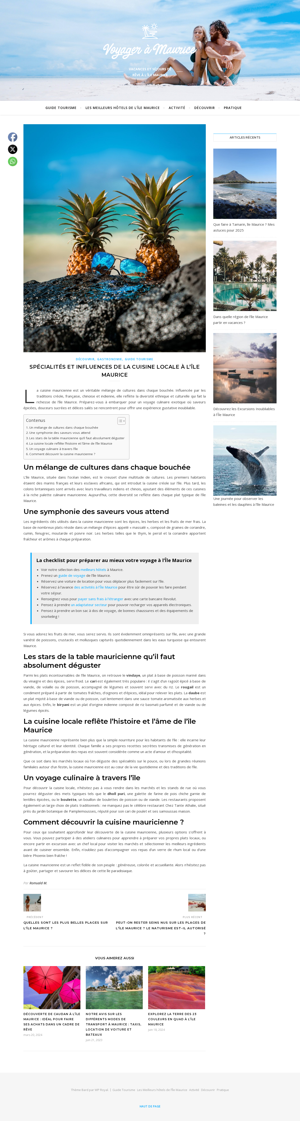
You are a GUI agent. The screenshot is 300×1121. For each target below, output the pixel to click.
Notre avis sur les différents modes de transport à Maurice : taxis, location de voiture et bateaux (113, 1024)
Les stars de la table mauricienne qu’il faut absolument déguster (76, 438)
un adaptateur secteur (89, 604)
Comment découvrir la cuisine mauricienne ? (62, 454)
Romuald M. (38, 883)
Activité (177, 107)
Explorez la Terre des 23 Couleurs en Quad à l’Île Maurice (172, 1019)
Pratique (233, 107)
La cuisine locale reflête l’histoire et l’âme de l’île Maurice (70, 443)
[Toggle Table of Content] (119, 421)
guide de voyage (71, 575)
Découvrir (204, 107)
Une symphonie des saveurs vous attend (59, 433)
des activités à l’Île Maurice (95, 587)
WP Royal (101, 1090)
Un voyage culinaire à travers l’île (53, 449)
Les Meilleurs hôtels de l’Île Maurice (123, 107)
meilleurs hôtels (93, 569)
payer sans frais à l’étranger (100, 598)
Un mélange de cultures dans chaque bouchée (63, 427)
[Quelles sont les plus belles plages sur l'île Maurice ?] (32, 902)
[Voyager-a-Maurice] (150, 41)
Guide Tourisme (61, 107)
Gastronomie (109, 359)
